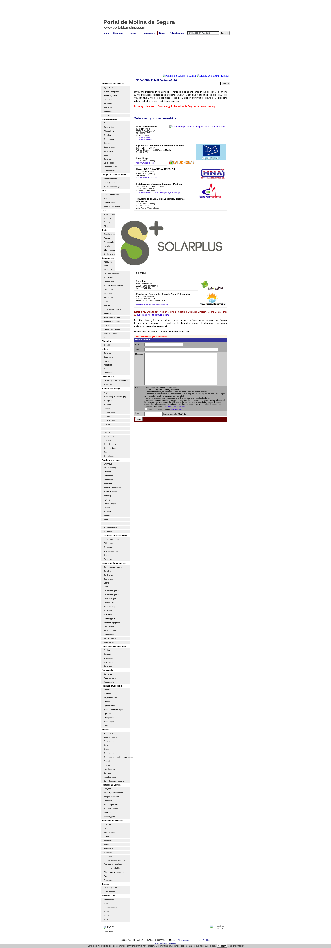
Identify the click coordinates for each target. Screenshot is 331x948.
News (162, 33)
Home (106, 33)
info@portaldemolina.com (175, 406)
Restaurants (149, 33)
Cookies (206, 940)
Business (118, 33)
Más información (236, 946)
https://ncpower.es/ (144, 139)
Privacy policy (183, 940)
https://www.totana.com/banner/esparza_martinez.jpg (158, 192)
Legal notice (196, 940)
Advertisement (177, 33)
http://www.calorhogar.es (146, 163)
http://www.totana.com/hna (147, 178)
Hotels (132, 33)
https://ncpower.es (143, 137)
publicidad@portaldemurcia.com (153, 315)
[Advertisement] (163, 9)
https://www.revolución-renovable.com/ (152, 305)
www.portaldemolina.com (165, 943)
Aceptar (222, 946)
